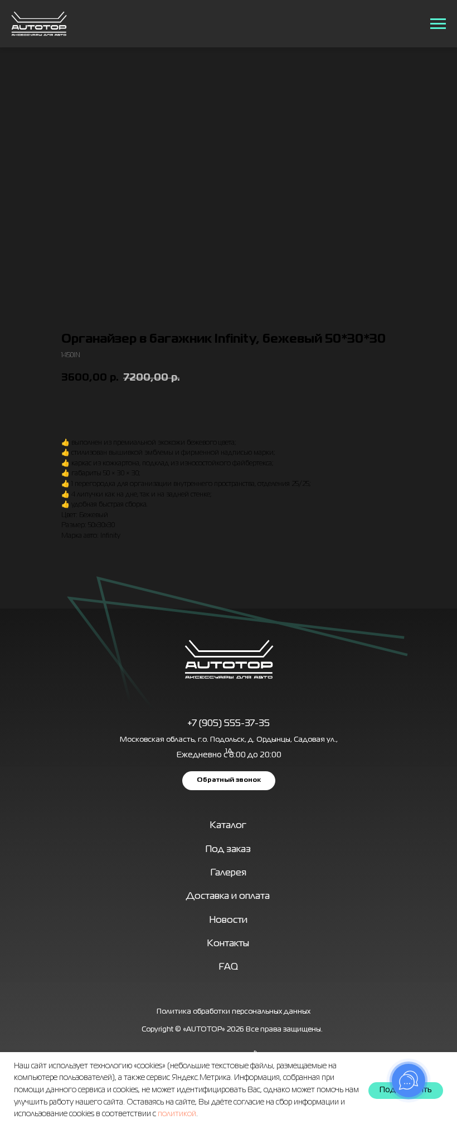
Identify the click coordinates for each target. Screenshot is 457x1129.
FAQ (228, 967)
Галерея (228, 873)
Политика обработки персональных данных (233, 1012)
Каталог (228, 825)
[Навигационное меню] (438, 24)
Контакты (228, 944)
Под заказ (228, 849)
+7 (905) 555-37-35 (228, 723)
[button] (229, 781)
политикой (177, 1114)
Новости (228, 920)
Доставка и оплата (228, 896)
